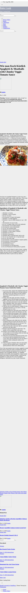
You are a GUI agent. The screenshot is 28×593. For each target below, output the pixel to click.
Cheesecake (6, 22)
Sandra (3, 92)
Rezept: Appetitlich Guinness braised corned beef (13, 527)
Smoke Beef (3, 62)
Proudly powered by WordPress (8, 585)
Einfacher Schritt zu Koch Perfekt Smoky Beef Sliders (13, 491)
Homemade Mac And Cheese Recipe (9, 564)
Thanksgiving (6, 28)
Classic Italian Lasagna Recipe (8, 572)
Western (2, 546)
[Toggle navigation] (0, 14)
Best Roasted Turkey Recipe (7, 549)
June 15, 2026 (3, 552)
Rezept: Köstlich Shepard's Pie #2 (9, 535)
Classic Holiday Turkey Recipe (8, 556)
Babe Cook (5, 8)
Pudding (5, 26)
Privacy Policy (6, 19)
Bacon (4, 21)
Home (4, 589)
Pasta (4, 24)
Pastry (4, 25)
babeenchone (10, 552)
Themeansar (3, 587)
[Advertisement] (14, 47)
